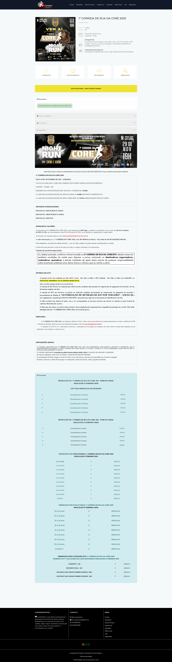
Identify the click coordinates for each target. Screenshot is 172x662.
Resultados (80, 4)
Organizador (132, 4)
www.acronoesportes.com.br (91, 659)
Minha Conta (118, 4)
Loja (125, 4)
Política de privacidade (86, 656)
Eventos (72, 4)
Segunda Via (100, 4)
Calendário (110, 4)
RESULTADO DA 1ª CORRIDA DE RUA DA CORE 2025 (55, 106)
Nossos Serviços (90, 4)
